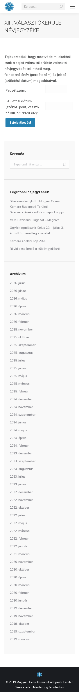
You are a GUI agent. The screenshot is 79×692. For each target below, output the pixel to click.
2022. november (21, 500)
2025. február (19, 391)
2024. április (18, 438)
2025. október (19, 337)
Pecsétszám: (15, 90)
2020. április (18, 577)
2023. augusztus (21, 469)
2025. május (18, 376)
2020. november (21, 562)
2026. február (19, 322)
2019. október (19, 624)
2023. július (17, 477)
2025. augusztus (21, 353)
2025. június (18, 368)
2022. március (20, 531)
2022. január (18, 546)
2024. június (18, 422)
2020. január (18, 600)
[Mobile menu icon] (72, 6)
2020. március (20, 585)
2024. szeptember (23, 415)
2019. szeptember (23, 631)
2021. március (20, 554)
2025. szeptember (23, 345)
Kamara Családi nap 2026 (28, 241)
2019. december (21, 608)
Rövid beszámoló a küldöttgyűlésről (35, 249)
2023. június (18, 484)
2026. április (18, 306)
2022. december (21, 492)
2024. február (19, 446)
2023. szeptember (23, 461)
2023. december (21, 453)
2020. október (19, 569)
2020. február (19, 593)
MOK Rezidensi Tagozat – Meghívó (34, 220)
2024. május (18, 430)
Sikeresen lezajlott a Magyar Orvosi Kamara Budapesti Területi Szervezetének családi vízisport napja (37, 206)
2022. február (19, 538)
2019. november (21, 616)
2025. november (21, 329)
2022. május (18, 523)
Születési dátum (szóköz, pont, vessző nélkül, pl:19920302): (22, 107)
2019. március (20, 639)
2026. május (18, 298)
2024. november (21, 407)
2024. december (21, 399)
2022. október (19, 507)
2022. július (17, 515)
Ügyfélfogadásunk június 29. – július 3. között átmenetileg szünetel (37, 230)
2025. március (20, 384)
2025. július (17, 360)
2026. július (17, 283)
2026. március (20, 314)
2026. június (18, 291)
